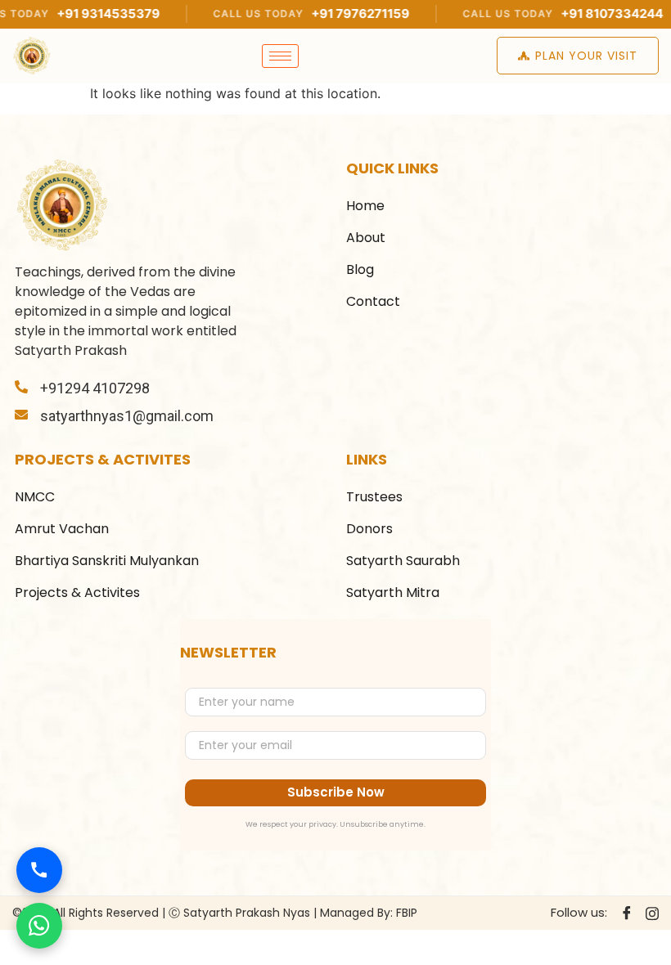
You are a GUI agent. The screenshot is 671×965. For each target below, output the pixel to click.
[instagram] (652, 912)
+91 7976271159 (331, 13)
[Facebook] (626, 913)
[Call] (39, 870)
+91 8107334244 (583, 13)
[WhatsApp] (39, 926)
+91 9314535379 (79, 13)
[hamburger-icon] (280, 56)
